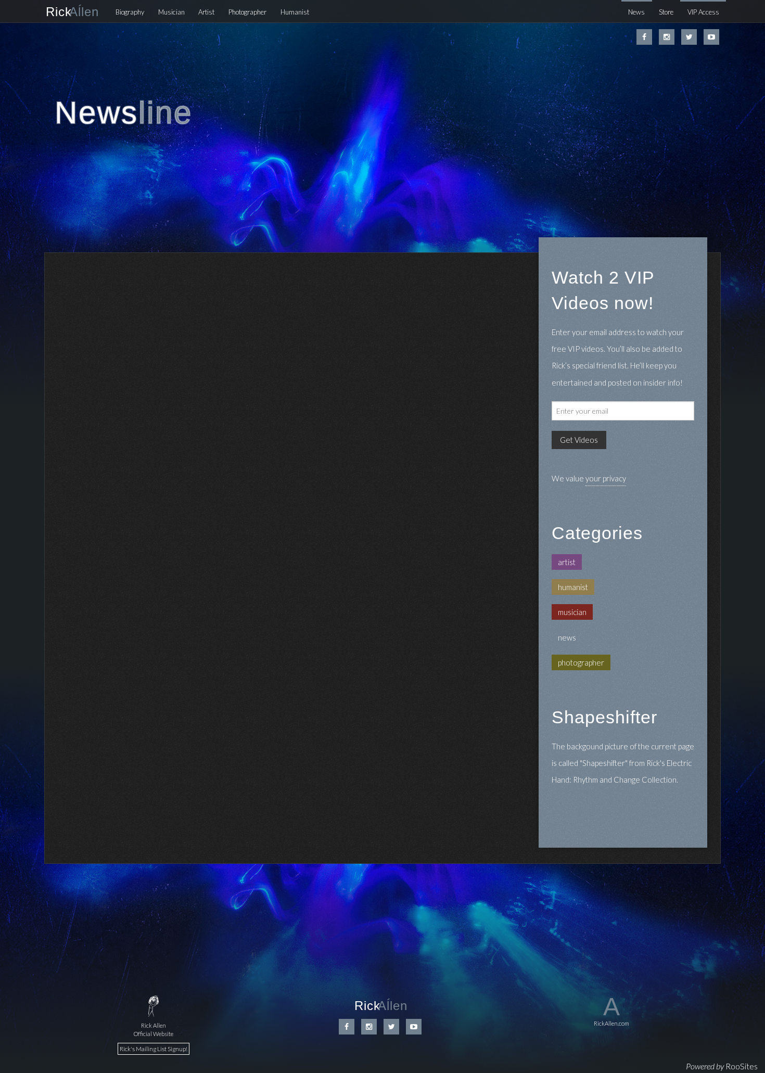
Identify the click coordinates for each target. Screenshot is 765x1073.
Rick (72, 12)
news (567, 637)
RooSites (741, 1066)
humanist (573, 587)
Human (294, 12)
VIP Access (703, 12)
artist (567, 562)
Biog (130, 12)
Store (666, 12)
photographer (581, 662)
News (636, 12)
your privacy (605, 478)
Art (206, 12)
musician (572, 612)
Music (171, 12)
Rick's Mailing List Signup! (153, 1049)
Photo (247, 12)
